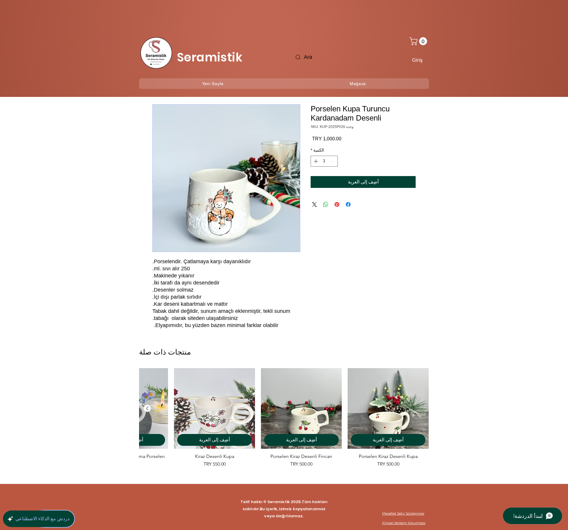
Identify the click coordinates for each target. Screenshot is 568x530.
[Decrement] (333, 161)
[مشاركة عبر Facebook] (348, 204)
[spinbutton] (324, 161)
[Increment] (315, 161)
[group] (284, 421)
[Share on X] (314, 204)
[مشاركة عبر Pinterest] (337, 204)
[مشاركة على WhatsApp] (325, 204)
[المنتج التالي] (147, 408)
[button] (419, 41)
